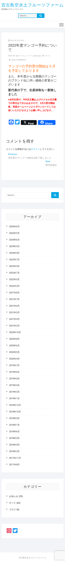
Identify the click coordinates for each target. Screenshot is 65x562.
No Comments (19, 60)
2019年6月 (14, 372)
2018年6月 (14, 431)
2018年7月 (14, 425)
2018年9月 (14, 418)
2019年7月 (14, 365)
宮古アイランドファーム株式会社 (28, 56)
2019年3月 (14, 391)
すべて (47, 56)
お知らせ (13, 496)
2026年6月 (14, 226)
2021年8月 (14, 292)
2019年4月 (14, 385)
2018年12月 (15, 405)
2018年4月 (14, 444)
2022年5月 (14, 279)
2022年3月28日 (17, 40)
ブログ (12, 509)
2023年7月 (14, 259)
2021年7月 (14, 299)
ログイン (35, 149)
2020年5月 (14, 352)
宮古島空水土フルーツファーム (32, 5)
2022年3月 (14, 286)
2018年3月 (14, 451)
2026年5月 (14, 233)
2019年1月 (14, 398)
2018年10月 (15, 411)
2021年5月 (14, 312)
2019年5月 (14, 378)
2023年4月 (14, 266)
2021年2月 (14, 325)
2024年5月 (14, 246)
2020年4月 (14, 358)
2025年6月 (14, 239)
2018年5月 (14, 438)
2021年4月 (14, 319)
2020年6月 (14, 345)
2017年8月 (14, 464)
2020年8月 (14, 339)
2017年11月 (15, 458)
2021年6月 (14, 306)
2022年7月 (14, 272)
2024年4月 (14, 253)
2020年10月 (15, 332)
